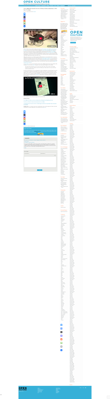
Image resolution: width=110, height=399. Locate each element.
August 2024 (71, 150)
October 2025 (72, 135)
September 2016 (72, 252)
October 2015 (72, 264)
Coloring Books (63, 174)
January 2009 (72, 351)
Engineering (62, 44)
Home (38, 388)
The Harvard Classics (64, 91)
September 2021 (72, 188)
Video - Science (63, 313)
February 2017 (72, 247)
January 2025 (72, 145)
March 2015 (71, 272)
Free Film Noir (63, 61)
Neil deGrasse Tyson (73, 72)
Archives (62, 221)
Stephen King (62, 110)
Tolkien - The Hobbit (72, 60)
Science (62, 299)
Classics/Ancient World (64, 40)
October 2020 (72, 200)
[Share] (40, 26)
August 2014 (71, 279)
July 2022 (71, 177)
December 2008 (72, 352)
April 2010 (71, 335)
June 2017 (71, 243)
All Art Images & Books (64, 148)
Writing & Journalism (64, 54)
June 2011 (71, 320)
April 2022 (71, 180)
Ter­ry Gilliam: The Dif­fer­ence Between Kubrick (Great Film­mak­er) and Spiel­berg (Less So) (38, 100)
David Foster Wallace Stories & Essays (64, 95)
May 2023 (71, 166)
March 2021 (71, 194)
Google (62, 253)
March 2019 (71, 220)
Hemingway (62, 191)
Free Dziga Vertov (63, 70)
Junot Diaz (71, 102)
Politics (62, 290)
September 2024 (72, 149)
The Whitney (62, 156)
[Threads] (40, 17)
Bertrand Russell (72, 25)
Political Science (63, 51)
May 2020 (71, 205)
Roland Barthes (72, 22)
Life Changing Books (64, 114)
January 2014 (72, 287)
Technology (62, 303)
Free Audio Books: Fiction (64, 119)
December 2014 (72, 275)
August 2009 (71, 344)
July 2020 (71, 203)
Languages (57, 391)
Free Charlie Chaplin (63, 67)
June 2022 (71, 178)
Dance (62, 236)
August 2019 (71, 215)
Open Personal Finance (64, 211)
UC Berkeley (62, 309)
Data (61, 237)
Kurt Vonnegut (63, 196)
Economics (62, 43)
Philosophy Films (72, 120)
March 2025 (71, 143)
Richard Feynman (72, 11)
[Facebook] (40, 15)
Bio (38, 392)
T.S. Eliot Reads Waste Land (74, 47)
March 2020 (71, 207)
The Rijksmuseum (63, 151)
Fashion (62, 247)
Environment (62, 45)
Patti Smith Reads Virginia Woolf (74, 52)
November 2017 (72, 237)
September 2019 (72, 214)
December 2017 (72, 236)
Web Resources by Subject (63, 138)
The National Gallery (64, 155)
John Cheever (72, 67)
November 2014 (72, 276)
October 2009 (72, 342)
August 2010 (71, 331)
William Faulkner (72, 58)
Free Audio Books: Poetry (64, 120)
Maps (61, 273)
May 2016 (71, 257)
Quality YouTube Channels (63, 140)
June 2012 (71, 307)
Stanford (62, 302)
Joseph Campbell (72, 12)
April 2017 (71, 245)
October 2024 (72, 148)
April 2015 (71, 271)
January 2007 (72, 377)
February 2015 (72, 273)
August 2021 (71, 189)
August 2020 (71, 202)
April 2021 (71, 193)
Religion (62, 53)
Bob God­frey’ (27, 63)
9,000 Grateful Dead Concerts (63, 185)
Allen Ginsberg (72, 75)
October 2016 (72, 251)
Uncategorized (63, 310)
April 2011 (71, 322)
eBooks (57, 392)
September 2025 (72, 136)
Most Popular (63, 278)
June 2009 (71, 346)
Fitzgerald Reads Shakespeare (74, 57)
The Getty (62, 150)
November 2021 (72, 186)
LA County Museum (63, 157)
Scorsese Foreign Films (73, 119)
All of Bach (62, 179)
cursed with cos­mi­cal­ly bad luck (47, 50)
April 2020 (71, 206)
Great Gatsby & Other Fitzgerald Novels (64, 98)
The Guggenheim (63, 153)
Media (62, 275)
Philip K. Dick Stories (63, 92)
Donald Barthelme (72, 83)
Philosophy (62, 49)
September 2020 (72, 201)
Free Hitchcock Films (64, 66)
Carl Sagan (71, 13)
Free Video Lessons (63, 136)
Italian (61, 81)
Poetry (62, 289)
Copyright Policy (40, 390)
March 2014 (71, 285)
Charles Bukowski (72, 54)
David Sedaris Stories (64, 109)
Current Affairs (63, 235)
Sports (62, 301)
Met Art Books (63, 165)
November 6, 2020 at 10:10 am (29, 142)
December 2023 (72, 159)
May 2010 (71, 334)
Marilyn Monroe (72, 88)
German (62, 80)
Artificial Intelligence (64, 223)
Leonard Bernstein (72, 16)
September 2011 (72, 317)
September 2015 (72, 265)
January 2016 (72, 261)
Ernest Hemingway (72, 73)
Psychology (62, 52)
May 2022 (71, 179)
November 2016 (72, 250)
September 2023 (72, 162)
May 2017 (71, 244)
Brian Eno (71, 77)
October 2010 (72, 329)
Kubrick (71, 106)
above (34, 64)
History (62, 46)
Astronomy (62, 224)
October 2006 (72, 380)
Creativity (62, 234)
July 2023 (71, 164)
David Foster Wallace (73, 68)
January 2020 (72, 209)
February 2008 (72, 363)
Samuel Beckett (72, 86)
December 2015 (72, 262)
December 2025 (72, 133)
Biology (62, 226)
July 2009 (71, 345)
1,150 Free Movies (63, 12)
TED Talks (62, 304)
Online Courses (63, 283)
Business (62, 228)
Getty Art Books (63, 166)
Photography (63, 286)
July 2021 (71, 190)
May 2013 (71, 295)
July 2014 (71, 280)
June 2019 (71, 217)
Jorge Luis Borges (72, 15)
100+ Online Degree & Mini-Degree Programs (64, 11)
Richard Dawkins (72, 17)
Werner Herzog (72, 113)
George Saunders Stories (64, 103)
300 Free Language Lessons (63, 18)
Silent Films (62, 62)
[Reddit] (40, 21)
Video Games (63, 314)
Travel (62, 307)
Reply (25, 147)
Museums (62, 279)
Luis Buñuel (71, 116)
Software (62, 300)
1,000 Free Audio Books (64, 13)
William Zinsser (63, 195)
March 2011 (71, 323)
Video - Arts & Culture (64, 311)
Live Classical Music (63, 183)
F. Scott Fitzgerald (72, 74)
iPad (61, 260)
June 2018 (71, 230)
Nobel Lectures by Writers (73, 23)
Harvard (62, 255)
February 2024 (72, 157)
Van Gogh (62, 173)
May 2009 (71, 347)
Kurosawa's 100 (72, 107)
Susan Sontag (72, 118)
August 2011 (71, 318)
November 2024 (72, 147)
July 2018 (71, 229)
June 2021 (71, 191)
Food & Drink (63, 250)
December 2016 (72, 249)
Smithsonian (62, 152)
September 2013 (72, 291)
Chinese (62, 77)
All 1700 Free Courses (64, 55)
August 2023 (71, 163)
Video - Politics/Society (64, 312)
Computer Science (63, 41)
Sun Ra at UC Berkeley (73, 10)
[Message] (40, 23)
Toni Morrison (63, 197)
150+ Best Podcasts (63, 14)
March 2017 (71, 246)
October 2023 (72, 161)
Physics (62, 50)
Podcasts (62, 288)
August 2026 (71, 124)
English (62, 78)
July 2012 (71, 306)
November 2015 (72, 263)
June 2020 (71, 204)
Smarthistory (62, 171)
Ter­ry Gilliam (53, 51)
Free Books (62, 135)
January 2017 (72, 248)
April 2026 (71, 129)
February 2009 (72, 350)
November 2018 (72, 224)
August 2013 (71, 292)
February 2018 (72, 234)
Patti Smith (71, 76)
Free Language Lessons (64, 139)
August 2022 (71, 176)
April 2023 (71, 167)
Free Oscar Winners (63, 71)
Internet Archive (63, 259)
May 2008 (71, 360)
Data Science (62, 42)
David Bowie (71, 85)
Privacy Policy (40, 391)
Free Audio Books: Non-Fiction (64, 122)
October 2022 (72, 174)
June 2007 (71, 372)
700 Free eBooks (63, 89)
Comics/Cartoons (63, 232)
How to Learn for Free (64, 258)
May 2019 (71, 218)
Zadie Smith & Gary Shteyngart (74, 99)
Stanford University (63, 158)
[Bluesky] (40, 14)
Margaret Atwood (72, 14)
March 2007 (71, 375)
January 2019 (72, 222)
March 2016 (71, 259)
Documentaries (63, 63)
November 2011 (72, 315)
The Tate (62, 154)
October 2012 (72, 303)
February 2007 (72, 376)
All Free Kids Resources (64, 144)
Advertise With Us (73, 42)
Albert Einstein (72, 53)
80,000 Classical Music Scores (64, 181)
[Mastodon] (40, 19)
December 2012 (72, 301)
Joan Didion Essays (63, 106)
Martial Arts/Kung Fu (64, 64)
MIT (61, 276)
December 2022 (72, 172)
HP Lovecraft (62, 99)
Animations (62, 65)
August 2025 (71, 137)
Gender (62, 252)
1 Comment (34, 11)
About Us (39, 388)
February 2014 (72, 286)
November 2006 (72, 379)
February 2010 (72, 337)
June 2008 (71, 359)
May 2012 (71, 308)
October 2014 (72, 277)
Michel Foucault (72, 9)
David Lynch (71, 112)
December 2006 (72, 378)
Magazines (62, 272)
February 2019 (72, 221)
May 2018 (71, 231)
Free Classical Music (63, 182)
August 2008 (71, 357)
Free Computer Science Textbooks (64, 129)
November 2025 (72, 134)
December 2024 (72, 146)
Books (62, 227)
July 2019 (71, 216)
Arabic (62, 76)
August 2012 (71, 305)
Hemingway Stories (63, 96)
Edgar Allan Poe (63, 100)
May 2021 (71, 192)
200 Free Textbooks (63, 16)
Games (62, 251)
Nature (62, 281)
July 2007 (71, 371)
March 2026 (71, 130)
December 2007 (72, 365)
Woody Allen (71, 114)
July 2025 (71, 138)
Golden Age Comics (63, 112)
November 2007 (72, 366)
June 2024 (71, 152)
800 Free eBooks (63, 15)
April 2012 (71, 309)
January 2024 (72, 158)
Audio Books (63, 225)
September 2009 (72, 343)
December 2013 (72, 288)
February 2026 (72, 131)
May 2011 (71, 321)
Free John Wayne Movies (64, 68)
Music (61, 280)
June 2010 (71, 333)
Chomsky (62, 111)
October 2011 (72, 316)
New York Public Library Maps (64, 167)
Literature (62, 47)
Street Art (62, 170)
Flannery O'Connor (72, 59)
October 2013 (72, 290)
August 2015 (71, 266)
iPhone (62, 261)
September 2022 (72, 175)
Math (61, 48)
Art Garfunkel (72, 87)
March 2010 (71, 336)
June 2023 (71, 165)
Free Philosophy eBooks (64, 90)
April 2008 (71, 361)
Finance (62, 249)
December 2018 (72, 223)
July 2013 (71, 293)
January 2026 (72, 132)
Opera (62, 284)
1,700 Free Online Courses (64, 9)
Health (62, 256)
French (62, 79)
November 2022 (72, 173)
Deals (62, 238)
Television (62, 305)
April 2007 (71, 374)
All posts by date (63, 207)
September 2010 (72, 330)
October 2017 (72, 238)
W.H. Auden (71, 82)
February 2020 (72, 208)
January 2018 (72, 235)
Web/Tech (62, 315)
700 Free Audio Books (64, 118)
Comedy (62, 231)
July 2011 (71, 319)
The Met (62, 149)
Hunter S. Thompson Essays (64, 105)
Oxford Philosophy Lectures (74, 26)
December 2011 (72, 314)
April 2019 (71, 219)
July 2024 (71, 151)
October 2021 (72, 187)
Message (55, 155)
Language (62, 264)
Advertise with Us (40, 389)
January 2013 (72, 300)
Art (61, 222)
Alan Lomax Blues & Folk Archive (64, 187)
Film (61, 248)
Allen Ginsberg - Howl (73, 61)
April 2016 (71, 258)
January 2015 (72, 274)
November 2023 (72, 160)
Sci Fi (61, 298)
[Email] (40, 24)
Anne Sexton (71, 66)
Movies (57, 390)
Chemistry (62, 39)
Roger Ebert (71, 117)
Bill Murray (71, 55)
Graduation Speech (63, 254)
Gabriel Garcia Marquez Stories (64, 108)
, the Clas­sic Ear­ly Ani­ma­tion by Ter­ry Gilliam (34, 101)
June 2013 (71, 294)
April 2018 (71, 232)
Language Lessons (63, 265)
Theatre (62, 306)
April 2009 (71, 348)
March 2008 (71, 362)
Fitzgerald (62, 192)
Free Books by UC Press (64, 113)
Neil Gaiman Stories (63, 93)
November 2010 (72, 328)
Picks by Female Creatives (73, 90)
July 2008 (71, 358)
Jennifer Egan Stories (64, 102)
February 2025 (72, 144)
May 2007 (71, 373)
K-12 (61, 263)
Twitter (62, 308)
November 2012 (72, 302)
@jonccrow (44, 107)
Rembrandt (62, 172)
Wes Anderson (72, 115)
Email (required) (26, 153)
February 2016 (72, 260)
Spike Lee (71, 100)
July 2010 (71, 332)
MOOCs (62, 277)
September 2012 (72, 304)
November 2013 (72, 289)
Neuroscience (63, 282)
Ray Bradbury (63, 194)
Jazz (61, 262)
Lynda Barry (71, 101)
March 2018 (71, 233)
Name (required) (43, 153)
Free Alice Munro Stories (64, 101)
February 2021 (72, 195)
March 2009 (71, 349)
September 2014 (72, 278)
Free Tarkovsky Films (64, 69)
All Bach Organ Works (64, 178)
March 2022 (71, 181)
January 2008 (72, 364)
